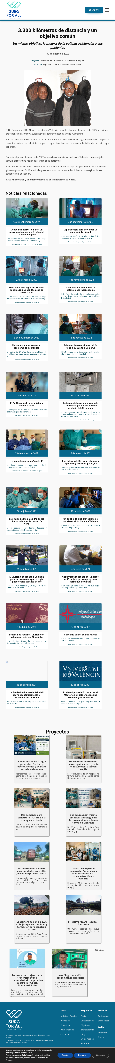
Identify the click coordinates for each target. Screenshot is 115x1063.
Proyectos (65, 1020)
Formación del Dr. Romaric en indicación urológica (62, 61)
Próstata (85, 1043)
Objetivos (85, 1025)
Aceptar (65, 1055)
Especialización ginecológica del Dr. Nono (62, 64)
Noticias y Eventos (68, 1016)
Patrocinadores (67, 1029)
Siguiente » (101, 950)
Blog (83, 1034)
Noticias (101, 1037)
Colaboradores (87, 1020)
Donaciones (65, 1025)
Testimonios (103, 1016)
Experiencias (103, 1020)
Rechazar (82, 1055)
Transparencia (87, 1029)
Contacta (64, 1034)
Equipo (84, 1016)
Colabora (94, 10)
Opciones (9, 1060)
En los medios (87, 1039)
